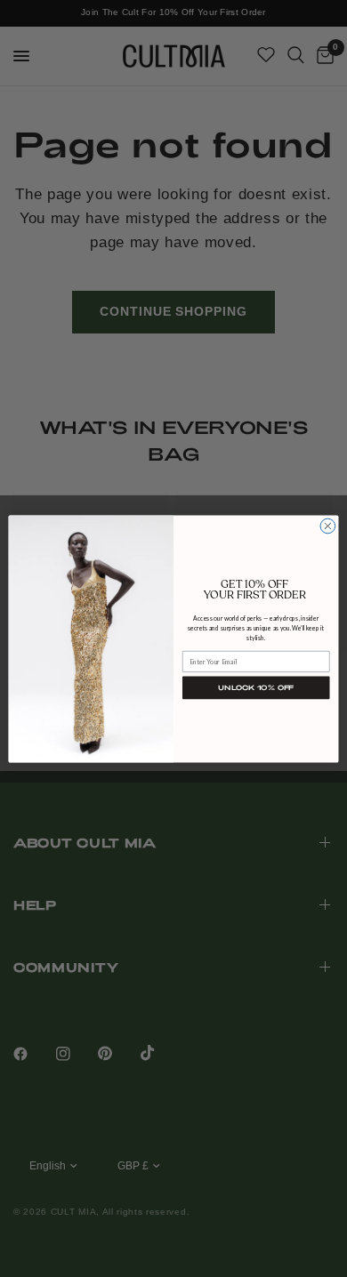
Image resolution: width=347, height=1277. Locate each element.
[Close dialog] (327, 526)
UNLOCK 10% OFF (256, 687)
